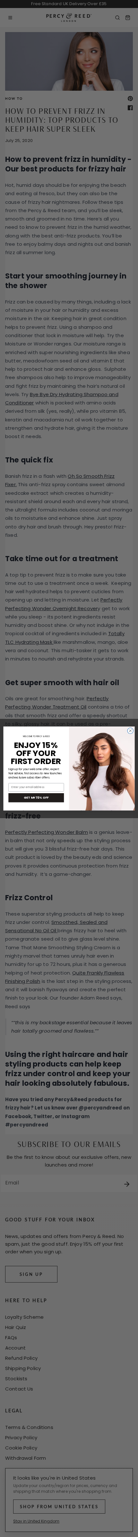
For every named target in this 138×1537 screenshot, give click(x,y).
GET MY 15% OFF (36, 797)
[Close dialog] (130, 731)
